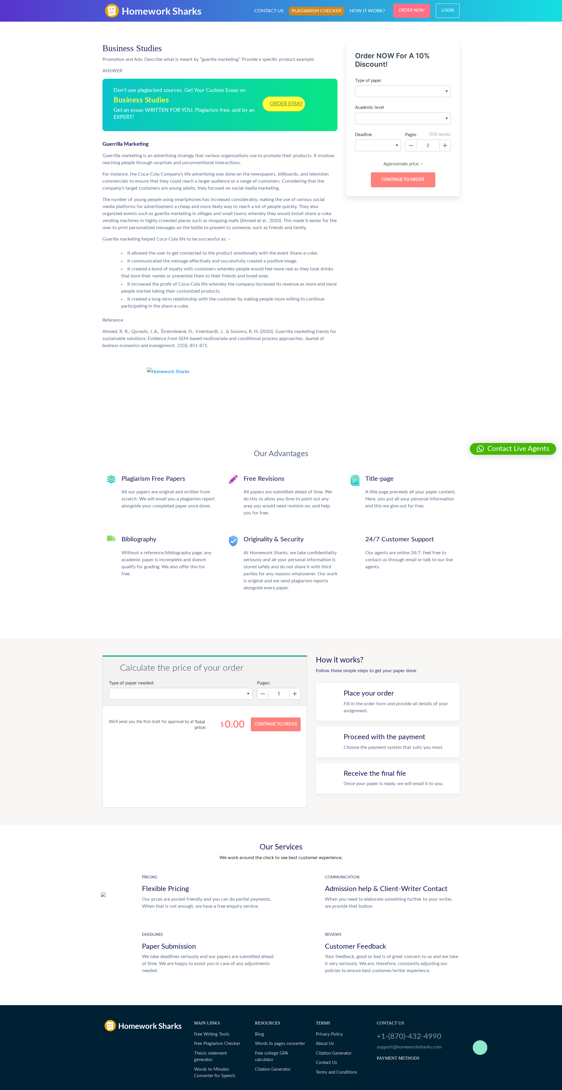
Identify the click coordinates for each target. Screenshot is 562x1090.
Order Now (412, 10)
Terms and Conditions (336, 1072)
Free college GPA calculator (271, 1056)
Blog (259, 1034)
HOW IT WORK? (367, 10)
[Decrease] (411, 145)
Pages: (263, 683)
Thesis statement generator (210, 1056)
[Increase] (444, 145)
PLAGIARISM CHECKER (317, 10)
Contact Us (326, 1062)
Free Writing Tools (211, 1034)
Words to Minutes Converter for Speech (214, 1072)
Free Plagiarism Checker (217, 1043)
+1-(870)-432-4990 (409, 1036)
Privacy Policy (329, 1034)
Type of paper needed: (131, 683)
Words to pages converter (280, 1043)
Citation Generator (273, 1069)
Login (447, 10)
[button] (513, 449)
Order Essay (286, 103)
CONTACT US (269, 10)
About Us (325, 1043)
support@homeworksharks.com (409, 1047)
